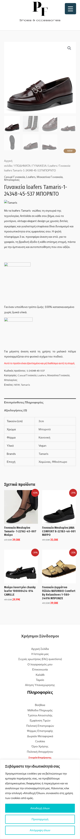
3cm (41, 421)
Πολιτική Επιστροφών (40, 725)
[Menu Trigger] (70, 8)
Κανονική (44, 437)
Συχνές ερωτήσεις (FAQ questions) (40, 659)
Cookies (40, 741)
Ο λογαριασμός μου (40, 664)
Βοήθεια (40, 705)
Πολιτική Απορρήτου (40, 751)
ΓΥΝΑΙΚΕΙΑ (39, 165)
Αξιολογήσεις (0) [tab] (15, 410)
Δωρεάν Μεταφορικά (40, 736)
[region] (40, 799)
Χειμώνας (45, 461)
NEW (17, 384)
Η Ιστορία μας (40, 654)
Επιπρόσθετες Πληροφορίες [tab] (23, 402)
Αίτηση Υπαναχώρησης (40, 685)
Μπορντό (45, 429)
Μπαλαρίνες (12, 179)
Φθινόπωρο (59, 461)
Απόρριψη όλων (40, 830)
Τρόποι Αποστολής (40, 715)
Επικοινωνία (40, 669)
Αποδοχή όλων (40, 808)
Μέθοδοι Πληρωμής (40, 710)
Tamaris (25, 384)
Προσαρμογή (40, 819)
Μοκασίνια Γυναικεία (50, 177)
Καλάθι (40, 674)
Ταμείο (40, 679)
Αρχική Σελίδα (40, 648)
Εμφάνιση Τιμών (40, 720)
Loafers (52, 165)
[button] (69, 48)
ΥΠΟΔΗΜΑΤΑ (22, 165)
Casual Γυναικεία (14, 177)
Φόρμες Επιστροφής (40, 730)
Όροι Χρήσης (40, 746)
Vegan (42, 445)
